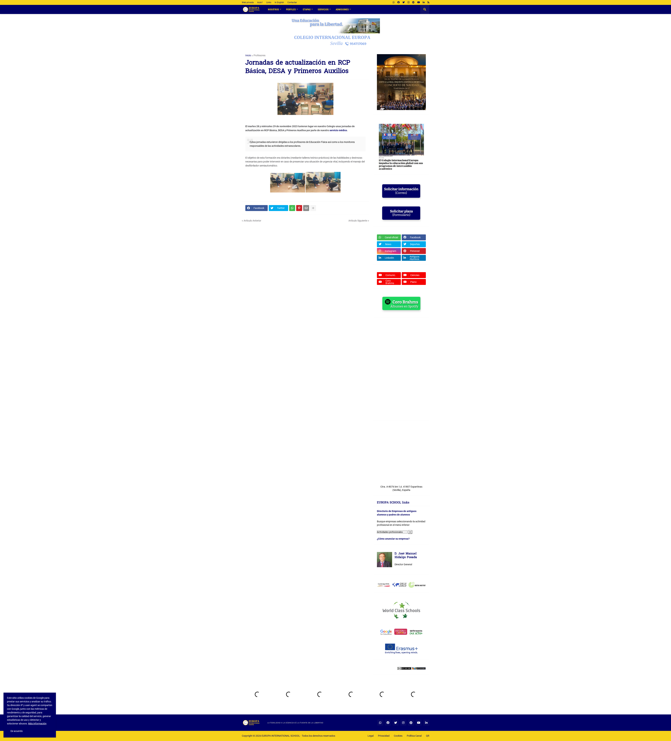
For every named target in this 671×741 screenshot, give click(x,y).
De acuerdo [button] (16, 731)
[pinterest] (413, 2)
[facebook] (398, 2)
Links (268, 2)
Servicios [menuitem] (323, 9)
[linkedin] (424, 2)
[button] (424, 9)
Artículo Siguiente (357, 220)
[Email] (306, 208)
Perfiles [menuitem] (291, 9)
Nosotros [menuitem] (273, 9)
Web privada (248, 2)
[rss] (428, 2)
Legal (371, 735)
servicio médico (338, 130)
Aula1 (260, 2)
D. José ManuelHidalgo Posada (406, 556)
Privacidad (383, 735)
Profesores (259, 55)
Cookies (398, 735)
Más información (37, 723)
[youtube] (418, 2)
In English (279, 2)
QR (427, 735)
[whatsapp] (394, 2)
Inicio (248, 55)
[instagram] (408, 2)
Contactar (292, 2)
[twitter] (403, 2)
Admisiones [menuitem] (342, 9)
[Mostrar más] (313, 208)
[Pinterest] (299, 208)
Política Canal (414, 735)
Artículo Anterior (252, 220)
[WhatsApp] (292, 208)
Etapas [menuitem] (307, 9)
